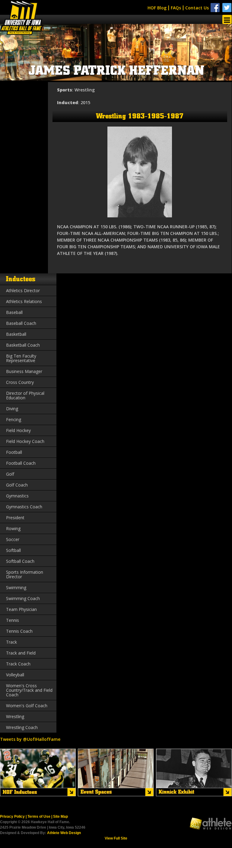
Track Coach (18, 664)
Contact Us (197, 8)
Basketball (16, 334)
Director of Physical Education (25, 395)
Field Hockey (18, 430)
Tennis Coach (19, 631)
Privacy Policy (12, 816)
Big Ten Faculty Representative (21, 358)
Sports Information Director (24, 574)
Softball (13, 550)
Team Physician (21, 609)
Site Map (60, 816)
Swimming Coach (23, 598)
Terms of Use (38, 816)
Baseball (14, 312)
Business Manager (24, 371)
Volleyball (15, 675)
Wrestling (15, 716)
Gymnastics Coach (24, 507)
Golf (10, 474)
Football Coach (21, 463)
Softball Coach (20, 561)
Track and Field (21, 653)
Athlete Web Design (64, 833)
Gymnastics (17, 496)
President (15, 517)
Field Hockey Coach (25, 441)
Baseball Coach (21, 323)
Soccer (12, 539)
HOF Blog (157, 8)
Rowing (13, 528)
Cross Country (20, 382)
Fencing (13, 419)
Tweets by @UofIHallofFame (30, 739)
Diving (12, 408)
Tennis (12, 620)
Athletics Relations (24, 301)
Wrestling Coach (22, 727)
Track (11, 642)
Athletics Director (23, 290)
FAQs (176, 8)
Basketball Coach (23, 345)
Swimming (16, 587)
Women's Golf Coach (26, 705)
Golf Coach (17, 485)
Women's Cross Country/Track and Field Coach (29, 690)
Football (14, 452)
